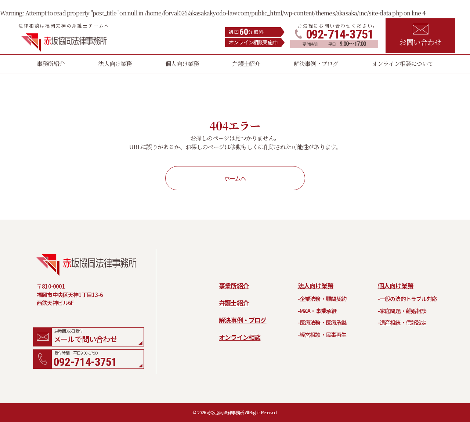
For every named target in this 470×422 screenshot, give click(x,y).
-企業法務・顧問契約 (322, 298)
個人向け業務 (395, 285)
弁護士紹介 (234, 302)
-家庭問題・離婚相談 (402, 311)
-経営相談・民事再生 (322, 334)
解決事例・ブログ (243, 319)
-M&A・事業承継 (317, 311)
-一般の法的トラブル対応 (407, 298)
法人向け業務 (315, 285)
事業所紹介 (234, 285)
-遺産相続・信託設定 (402, 322)
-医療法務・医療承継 (322, 322)
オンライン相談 (239, 337)
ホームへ (235, 178)
